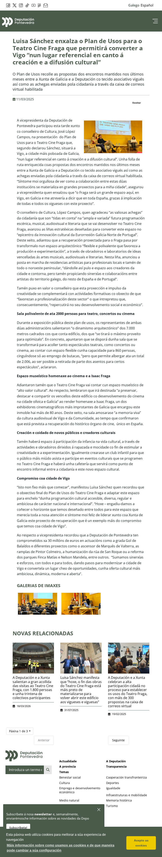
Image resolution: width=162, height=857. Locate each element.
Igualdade (113, 788)
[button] (99, 809)
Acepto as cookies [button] (141, 843)
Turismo (112, 806)
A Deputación (116, 761)
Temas (64, 772)
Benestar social (70, 777)
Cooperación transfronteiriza (126, 777)
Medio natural (69, 800)
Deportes (112, 783)
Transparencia (116, 766)
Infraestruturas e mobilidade (126, 795)
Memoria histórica (119, 800)
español (147, 5)
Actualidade (68, 761)
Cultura (64, 783)
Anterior (44, 740)
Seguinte (118, 740)
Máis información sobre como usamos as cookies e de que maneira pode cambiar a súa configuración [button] (60, 848)
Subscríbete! (18, 828)
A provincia (67, 766)
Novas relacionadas (43, 633)
